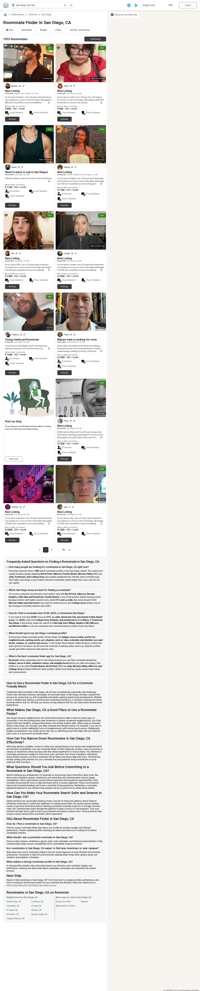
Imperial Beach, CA (15, 918)
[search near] (13, 5)
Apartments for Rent (65, 905)
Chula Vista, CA (14, 901)
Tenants (84, 901)
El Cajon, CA (12, 910)
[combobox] (39, 5)
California (32, 14)
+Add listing (95, 39)
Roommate (26, 30)
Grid (11, 30)
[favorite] (6, 48)
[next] (70, 5)
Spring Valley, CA (39, 914)
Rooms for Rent (63, 901)
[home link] (5, 5)
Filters (58, 30)
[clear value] (65, 5)
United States (17, 14)
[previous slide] (8, 144)
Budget (43, 30)
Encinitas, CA (13, 914)
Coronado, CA (13, 905)
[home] (5, 15)
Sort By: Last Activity (80, 30)
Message (12, 119)
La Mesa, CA (37, 901)
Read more (14, 459)
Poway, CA (36, 905)
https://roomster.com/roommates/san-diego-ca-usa (31, 885)
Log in (188, 5)
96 (64, 549)
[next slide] (49, 144)
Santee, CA (36, 910)
